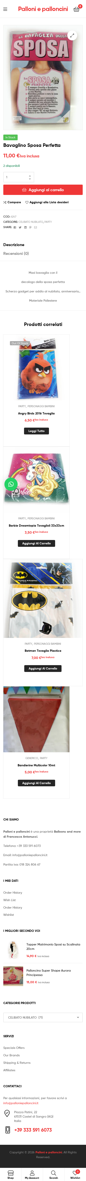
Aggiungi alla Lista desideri (49, 202)
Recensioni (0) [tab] (16, 253)
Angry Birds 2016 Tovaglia (36, 413)
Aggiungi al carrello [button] (36, 543)
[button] (72, 35)
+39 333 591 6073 (29, 846)
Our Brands (11, 1055)
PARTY (48, 221)
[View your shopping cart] (76, 9)
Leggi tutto (36, 431)
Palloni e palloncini (43, 9)
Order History (12, 892)
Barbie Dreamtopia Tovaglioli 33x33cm (36, 525)
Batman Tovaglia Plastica (43, 651)
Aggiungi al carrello (46, 189)
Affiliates (9, 1070)
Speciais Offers (13, 1048)
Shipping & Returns (16, 1062)
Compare (14, 202)
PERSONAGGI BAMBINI (41, 406)
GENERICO (31, 758)
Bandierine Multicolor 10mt (36, 765)
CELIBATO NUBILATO (31, 221)
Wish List (9, 900)
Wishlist (8, 914)
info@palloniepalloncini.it (29, 855)
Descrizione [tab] (13, 244)
